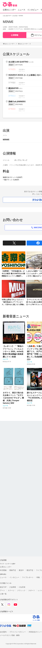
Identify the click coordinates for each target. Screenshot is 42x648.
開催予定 (12, 570)
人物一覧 (3, 594)
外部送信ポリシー (35, 632)
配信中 (21, 570)
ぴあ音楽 (14, 15)
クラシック (21, 590)
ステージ (11, 590)
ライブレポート (28, 577)
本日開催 (3, 570)
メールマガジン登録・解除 (10, 635)
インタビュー (32, 10)
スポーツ (31, 590)
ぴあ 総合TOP (7, 15)
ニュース (21, 10)
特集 (38, 577)
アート (2, 590)
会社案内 (3, 632)
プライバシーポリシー (17, 632)
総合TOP (3, 587)
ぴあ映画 (12, 587)
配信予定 (30, 570)
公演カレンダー (5, 567)
